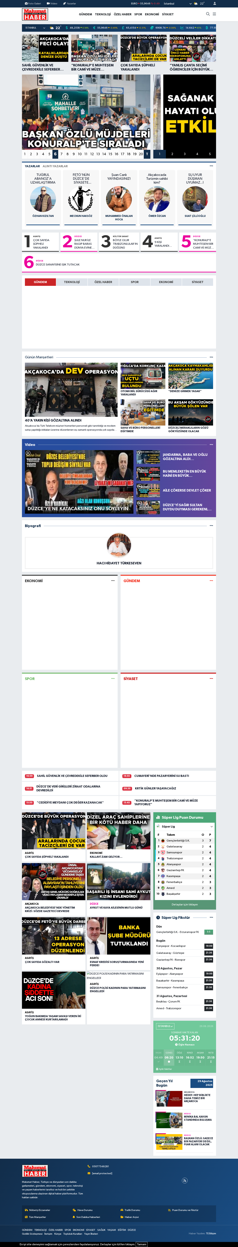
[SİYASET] (211, 678)
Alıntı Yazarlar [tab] (55, 166)
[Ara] (208, 14)
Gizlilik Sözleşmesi (32, 1234)
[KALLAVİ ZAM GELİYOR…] (118, 831)
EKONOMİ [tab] (166, 282)
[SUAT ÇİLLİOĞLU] (157, 199)
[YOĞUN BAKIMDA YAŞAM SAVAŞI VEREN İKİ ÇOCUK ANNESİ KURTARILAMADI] (53, 990)
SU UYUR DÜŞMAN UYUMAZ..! (157, 178)
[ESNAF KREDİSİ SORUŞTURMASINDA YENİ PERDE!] (118, 936)
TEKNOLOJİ (103, 14)
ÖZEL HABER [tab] (103, 282)
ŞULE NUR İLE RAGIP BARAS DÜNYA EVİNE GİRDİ (83, 244)
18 (128, 154)
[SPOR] (113, 678)
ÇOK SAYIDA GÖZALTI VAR (42, 962)
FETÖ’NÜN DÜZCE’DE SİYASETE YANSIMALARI (43, 178)
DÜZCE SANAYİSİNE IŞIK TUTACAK (58, 264)
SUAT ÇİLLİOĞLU (157, 216)
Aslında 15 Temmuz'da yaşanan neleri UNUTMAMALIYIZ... (195, 178)
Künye (57, 1234)
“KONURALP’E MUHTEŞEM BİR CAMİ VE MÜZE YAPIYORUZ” (203, 244)
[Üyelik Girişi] (213, 3)
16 (116, 154)
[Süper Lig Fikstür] (211, 917)
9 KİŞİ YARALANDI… (163, 244)
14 (104, 154)
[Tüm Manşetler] (211, 357)
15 (110, 154)
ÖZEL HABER (122, 14)
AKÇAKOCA (32, 904)
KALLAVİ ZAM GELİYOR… (106, 856)
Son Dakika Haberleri (88, 1217)
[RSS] (185, 1180)
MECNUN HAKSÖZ (43, 216)
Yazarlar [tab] (32, 166)
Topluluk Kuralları (72, 1234)
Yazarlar (71, 3)
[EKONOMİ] (113, 580)
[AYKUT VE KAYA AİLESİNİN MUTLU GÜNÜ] (118, 881)
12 (92, 154)
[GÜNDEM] (211, 580)
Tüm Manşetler (37, 1217)
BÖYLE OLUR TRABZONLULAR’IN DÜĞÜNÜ (125, 244)
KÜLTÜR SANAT (121, 236)
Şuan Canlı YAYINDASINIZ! (81, 176)
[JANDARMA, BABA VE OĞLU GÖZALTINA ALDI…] (148, 456)
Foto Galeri (34, 3)
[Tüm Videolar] (211, 444)
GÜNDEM (85, 14)
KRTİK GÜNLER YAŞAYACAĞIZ (155, 788)
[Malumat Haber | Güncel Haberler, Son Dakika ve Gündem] (35, 14)
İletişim (48, 1234)
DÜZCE (78, 236)
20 (141, 154)
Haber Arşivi (132, 1217)
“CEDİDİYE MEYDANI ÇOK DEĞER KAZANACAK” (70, 802)
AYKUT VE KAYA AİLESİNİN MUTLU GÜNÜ (116, 907)
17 (122, 154)
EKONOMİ (152, 14)
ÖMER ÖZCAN (119, 216)
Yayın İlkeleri (91, 1234)
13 (98, 154)
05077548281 (100, 1166)
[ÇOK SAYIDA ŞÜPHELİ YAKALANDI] (53, 831)
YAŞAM (111, 1230)
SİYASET (168, 14)
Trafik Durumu (132, 1210)
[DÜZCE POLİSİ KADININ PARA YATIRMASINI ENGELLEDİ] (118, 976)
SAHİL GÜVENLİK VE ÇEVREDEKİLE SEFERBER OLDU (72, 775)
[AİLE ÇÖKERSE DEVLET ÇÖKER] (148, 490)
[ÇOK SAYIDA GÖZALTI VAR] (53, 936)
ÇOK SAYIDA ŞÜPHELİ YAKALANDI (41, 244)
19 (135, 154)
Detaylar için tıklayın (185, 904)
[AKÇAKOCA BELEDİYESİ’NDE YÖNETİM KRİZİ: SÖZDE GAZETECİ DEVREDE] (53, 881)
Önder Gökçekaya (195, 216)
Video (54, 3)
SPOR (138, 14)
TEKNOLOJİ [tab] (72, 282)
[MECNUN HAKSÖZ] (43, 199)
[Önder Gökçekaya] (195, 199)
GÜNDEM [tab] (40, 282)
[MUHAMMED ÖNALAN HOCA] (81, 199)
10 (80, 154)
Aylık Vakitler (165, 1069)
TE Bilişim (211, 1233)
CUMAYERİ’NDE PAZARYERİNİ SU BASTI (161, 775)
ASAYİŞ (36, 236)
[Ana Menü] (214, 14)
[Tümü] (211, 525)
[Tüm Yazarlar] (211, 166)
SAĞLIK (101, 1230)
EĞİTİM (122, 1230)
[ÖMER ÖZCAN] (119, 199)
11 (85, 154)
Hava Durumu (85, 1210)
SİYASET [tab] (198, 282)
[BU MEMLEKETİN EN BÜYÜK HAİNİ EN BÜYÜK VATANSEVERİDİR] (148, 473)
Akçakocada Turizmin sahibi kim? (119, 178)
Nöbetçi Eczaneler (39, 1210)
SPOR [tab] (135, 282)
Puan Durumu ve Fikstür (185, 1210)
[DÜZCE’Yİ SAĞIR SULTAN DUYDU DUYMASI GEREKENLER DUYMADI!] (148, 507)
